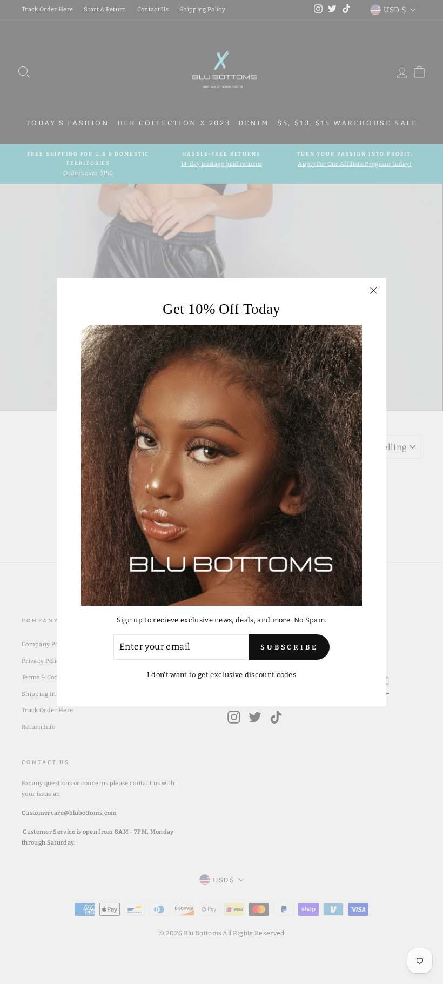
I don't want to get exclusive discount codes (221, 675)
